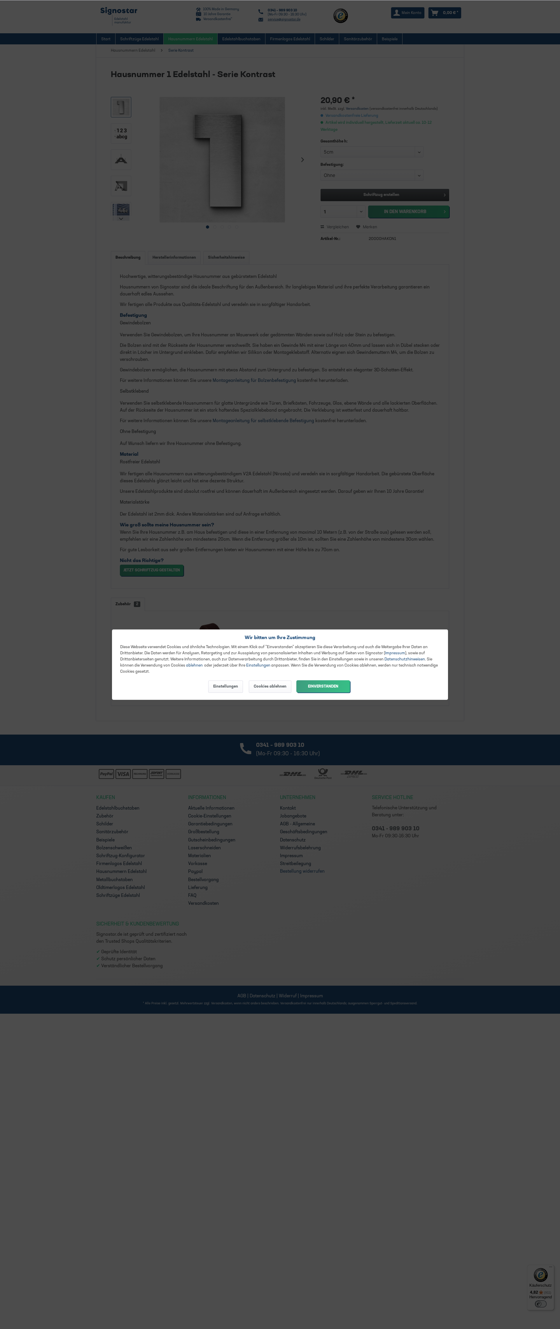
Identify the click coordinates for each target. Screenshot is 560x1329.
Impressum (395, 653)
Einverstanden (323, 686)
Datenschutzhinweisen (404, 659)
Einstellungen (258, 665)
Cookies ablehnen (270, 686)
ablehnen (194, 665)
